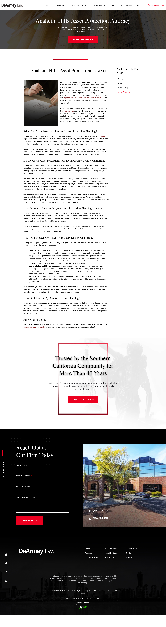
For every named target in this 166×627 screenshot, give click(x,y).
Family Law (122, 79)
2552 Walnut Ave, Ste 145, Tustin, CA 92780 (67, 591)
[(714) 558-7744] (90, 511)
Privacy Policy (131, 549)
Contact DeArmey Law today (34, 327)
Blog (112, 5)
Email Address (24, 486)
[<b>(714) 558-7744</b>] (149, 5)
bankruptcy (102, 136)
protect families (68, 111)
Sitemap (129, 557)
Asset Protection (124, 92)
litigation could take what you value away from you (83, 98)
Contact (140, 5)
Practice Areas (97, 5)
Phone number (24, 476)
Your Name (21, 465)
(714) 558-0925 (100, 518)
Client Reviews (126, 5)
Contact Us (109, 557)
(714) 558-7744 (100, 510)
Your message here (26, 497)
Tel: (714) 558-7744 (96, 591)
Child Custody (123, 87)
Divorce (121, 83)
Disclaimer (130, 553)
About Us (60, 5)
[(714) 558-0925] (90, 519)
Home (48, 5)
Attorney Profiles (77, 5)
